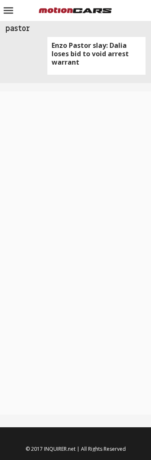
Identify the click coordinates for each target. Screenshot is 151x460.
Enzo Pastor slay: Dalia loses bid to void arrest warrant (90, 54)
